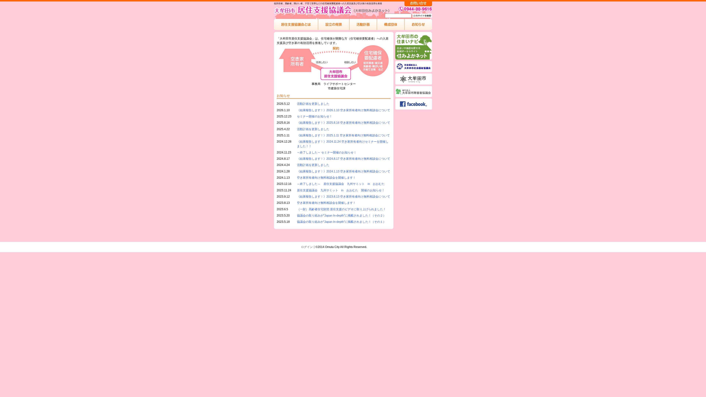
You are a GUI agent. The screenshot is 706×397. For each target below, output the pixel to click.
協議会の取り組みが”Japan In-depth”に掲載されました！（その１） (341, 221)
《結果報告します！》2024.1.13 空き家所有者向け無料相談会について (343, 171)
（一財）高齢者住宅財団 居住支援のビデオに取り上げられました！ (341, 209)
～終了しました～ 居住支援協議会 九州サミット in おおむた (341, 183)
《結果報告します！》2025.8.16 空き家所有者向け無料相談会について (343, 122)
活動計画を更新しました (313, 103)
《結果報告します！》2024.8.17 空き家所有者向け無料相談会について (343, 158)
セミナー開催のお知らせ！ (314, 116)
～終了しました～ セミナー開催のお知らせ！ (326, 152)
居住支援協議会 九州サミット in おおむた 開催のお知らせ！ (341, 190)
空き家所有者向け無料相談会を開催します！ (326, 177)
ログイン (307, 246)
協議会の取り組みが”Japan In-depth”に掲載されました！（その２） (341, 215)
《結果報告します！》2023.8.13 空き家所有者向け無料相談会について (343, 196)
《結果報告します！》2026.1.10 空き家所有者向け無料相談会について (343, 110)
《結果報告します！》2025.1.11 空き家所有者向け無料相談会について (343, 135)
